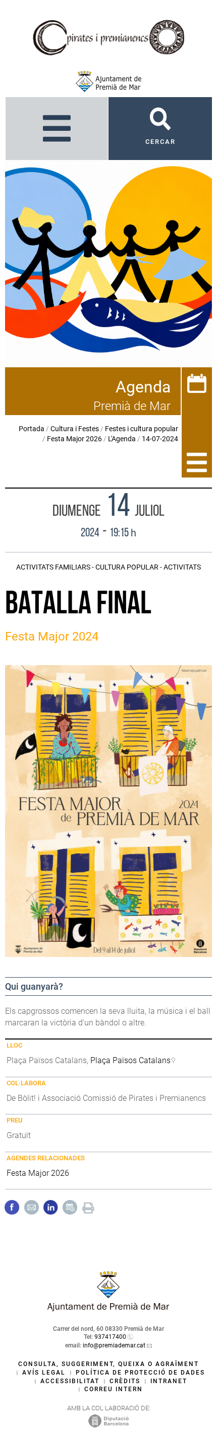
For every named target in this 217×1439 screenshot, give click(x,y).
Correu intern (113, 1389)
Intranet (168, 1381)
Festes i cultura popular (141, 429)
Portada (31, 429)
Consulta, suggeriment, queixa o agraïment (108, 1364)
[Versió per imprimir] (88, 1207)
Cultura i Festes (74, 429)
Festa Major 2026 (74, 439)
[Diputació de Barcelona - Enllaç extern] (108, 1420)
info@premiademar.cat (114, 1345)
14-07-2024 (160, 439)
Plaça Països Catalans (130, 1060)
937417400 (110, 1336)
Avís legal (44, 1372)
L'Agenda (122, 439)
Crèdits (125, 1381)
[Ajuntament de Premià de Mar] (108, 81)
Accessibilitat (69, 1381)
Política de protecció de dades (140, 1372)
